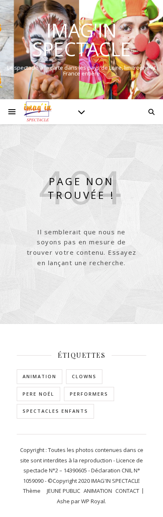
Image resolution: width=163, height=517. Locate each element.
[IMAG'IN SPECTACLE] (37, 111)
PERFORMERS (89, 394)
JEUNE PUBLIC (63, 490)
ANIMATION (39, 376)
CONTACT (127, 490)
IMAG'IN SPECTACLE (81, 39)
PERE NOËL (38, 394)
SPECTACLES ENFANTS (55, 411)
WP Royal (93, 501)
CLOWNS (84, 376)
